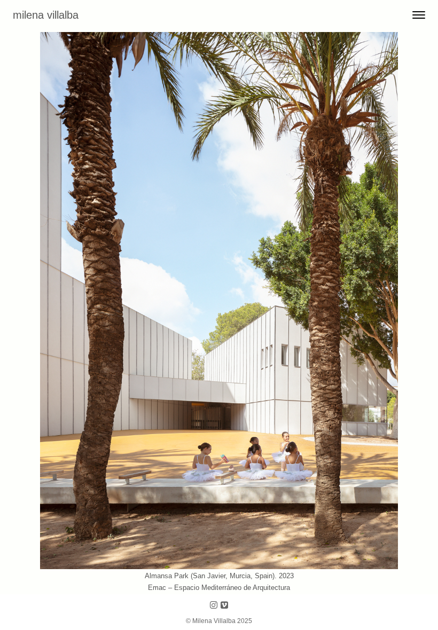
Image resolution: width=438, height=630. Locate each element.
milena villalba (46, 15)
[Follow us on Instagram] (213, 605)
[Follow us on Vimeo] (224, 605)
